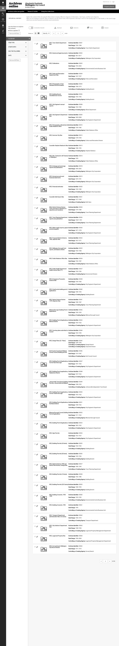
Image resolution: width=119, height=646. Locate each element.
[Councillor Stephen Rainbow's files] (44, 149)
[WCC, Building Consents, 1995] (44, 508)
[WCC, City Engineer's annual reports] (44, 108)
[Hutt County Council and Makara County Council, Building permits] (44, 354)
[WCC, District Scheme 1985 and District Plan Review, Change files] (44, 467)
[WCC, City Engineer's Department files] (44, 118)
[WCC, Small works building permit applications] (44, 292)
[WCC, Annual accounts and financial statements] (44, 179)
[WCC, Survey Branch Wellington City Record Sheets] (44, 549)
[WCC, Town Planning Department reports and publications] (44, 221)
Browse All (3, 10)
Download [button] (58, 27)
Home (3, 4)
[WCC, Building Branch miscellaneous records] (44, 97)
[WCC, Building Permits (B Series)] (44, 457)
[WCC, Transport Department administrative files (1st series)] (44, 518)
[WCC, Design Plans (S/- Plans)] (44, 344)
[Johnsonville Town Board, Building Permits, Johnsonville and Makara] (44, 385)
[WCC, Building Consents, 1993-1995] (44, 498)
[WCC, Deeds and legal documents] (44, 56)
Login (3, 27)
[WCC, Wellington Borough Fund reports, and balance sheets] (44, 251)
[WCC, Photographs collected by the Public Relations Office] (44, 128)
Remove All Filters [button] (14, 33)
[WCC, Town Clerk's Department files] (44, 46)
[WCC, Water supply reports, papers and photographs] (44, 231)
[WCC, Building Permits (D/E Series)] (44, 488)
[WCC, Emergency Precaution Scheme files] (44, 282)
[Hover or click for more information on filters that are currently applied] (19, 30)
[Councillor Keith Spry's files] (44, 200)
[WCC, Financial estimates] (44, 190)
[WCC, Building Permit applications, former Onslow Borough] (44, 395)
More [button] (3, 33)
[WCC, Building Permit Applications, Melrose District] (44, 323)
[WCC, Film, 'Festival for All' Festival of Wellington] (44, 159)
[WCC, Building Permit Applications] (44, 426)
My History (3, 21)
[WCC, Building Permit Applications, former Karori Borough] (44, 364)
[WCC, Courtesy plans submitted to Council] (44, 334)
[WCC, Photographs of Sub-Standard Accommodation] (44, 87)
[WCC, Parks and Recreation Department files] (44, 77)
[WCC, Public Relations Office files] (44, 262)
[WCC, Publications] (44, 67)
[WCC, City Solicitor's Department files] (44, 529)
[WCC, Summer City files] (44, 138)
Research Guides (33, 11)
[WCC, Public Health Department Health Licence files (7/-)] (44, 272)
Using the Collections (47, 11)
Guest (108, 1)
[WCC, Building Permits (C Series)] (44, 477)
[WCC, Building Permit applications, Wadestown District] (44, 375)
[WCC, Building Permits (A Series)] (44, 447)
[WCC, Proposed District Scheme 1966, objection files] (44, 241)
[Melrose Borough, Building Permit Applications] (44, 313)
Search (3, 15)
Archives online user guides (16, 11)
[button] (74, 28)
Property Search (109, 6)
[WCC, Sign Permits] (44, 436)
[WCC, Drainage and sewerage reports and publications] (44, 169)
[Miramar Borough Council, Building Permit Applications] (44, 416)
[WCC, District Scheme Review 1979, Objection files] (44, 303)
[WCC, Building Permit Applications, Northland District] (44, 405)
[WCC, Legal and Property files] (44, 539)
